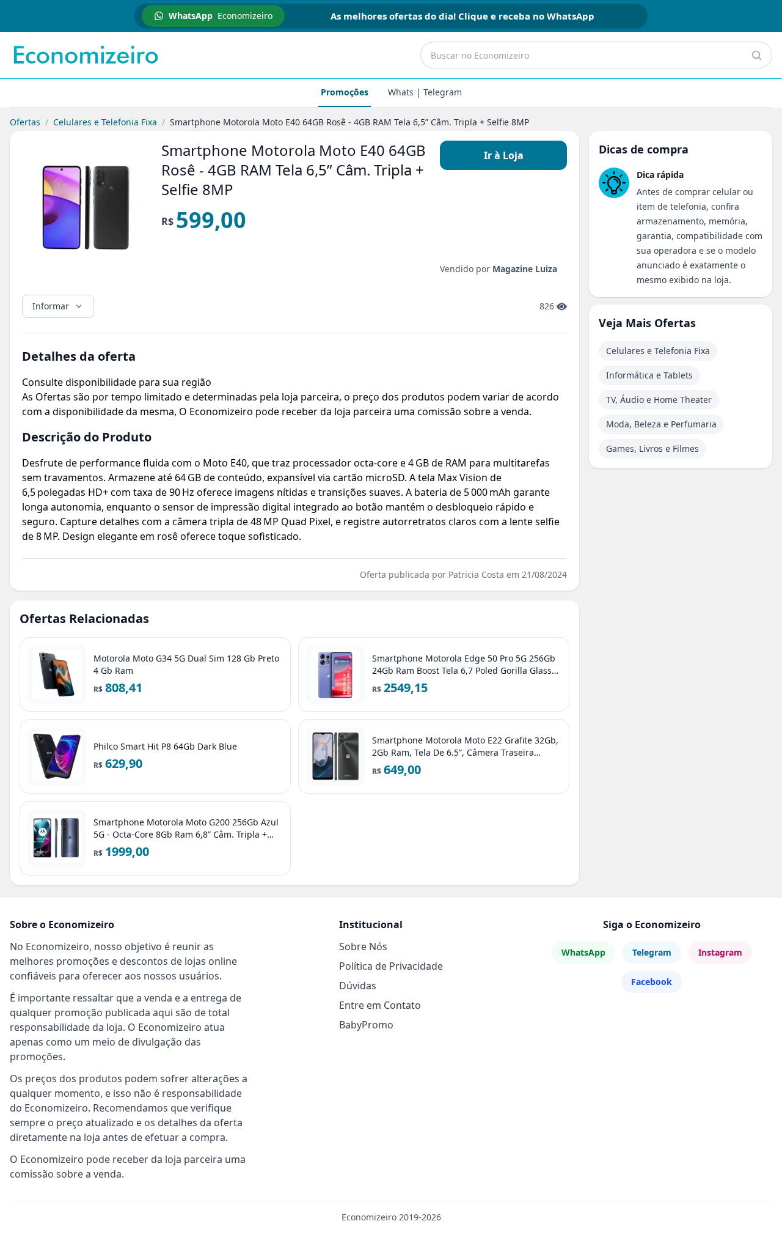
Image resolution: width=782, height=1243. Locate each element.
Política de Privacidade (391, 966)
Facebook (651, 981)
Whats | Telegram (425, 92)
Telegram (651, 952)
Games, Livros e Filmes (652, 448)
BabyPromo (366, 1024)
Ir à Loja (504, 155)
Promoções (344, 92)
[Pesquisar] (756, 55)
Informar (50, 306)
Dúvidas (357, 985)
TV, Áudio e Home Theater (659, 399)
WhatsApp (583, 952)
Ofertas (25, 122)
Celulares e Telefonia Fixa (105, 122)
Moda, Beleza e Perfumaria (661, 424)
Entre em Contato (380, 1005)
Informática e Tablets (649, 375)
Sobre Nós (363, 946)
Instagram (720, 952)
